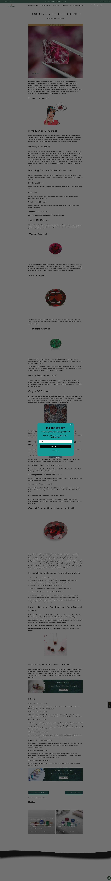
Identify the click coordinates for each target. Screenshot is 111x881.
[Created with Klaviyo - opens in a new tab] (55, 457)
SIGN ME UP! (55, 446)
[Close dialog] (72, 425)
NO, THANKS (55, 450)
